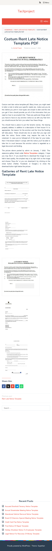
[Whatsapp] (21, 386)
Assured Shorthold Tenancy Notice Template (21, 506)
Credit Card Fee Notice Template (17, 522)
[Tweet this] (8, 386)
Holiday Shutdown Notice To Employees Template (23, 530)
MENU (45, 21)
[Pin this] (13, 386)
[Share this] (4, 386)
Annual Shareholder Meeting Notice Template (21, 510)
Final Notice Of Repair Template (16, 526)
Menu (47, 2)
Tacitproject (26, 11)
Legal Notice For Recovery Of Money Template (22, 533)
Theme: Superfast (38, 546)
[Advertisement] (21, 456)
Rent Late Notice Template (11, 397)
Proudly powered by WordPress (18, 546)
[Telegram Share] (17, 386)
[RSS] (40, 2)
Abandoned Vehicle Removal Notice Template (21, 514)
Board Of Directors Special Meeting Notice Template (24, 518)
